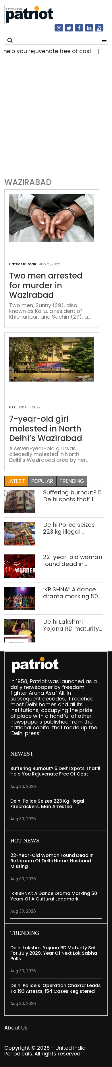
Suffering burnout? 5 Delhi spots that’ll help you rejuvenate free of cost (72, 496)
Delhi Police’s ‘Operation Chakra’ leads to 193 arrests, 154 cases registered (55, 988)
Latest (16, 481)
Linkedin (85, 30)
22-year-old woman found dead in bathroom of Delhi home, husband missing (72, 560)
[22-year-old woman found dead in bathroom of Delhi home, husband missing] (19, 565)
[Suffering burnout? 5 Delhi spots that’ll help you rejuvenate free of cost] (19, 501)
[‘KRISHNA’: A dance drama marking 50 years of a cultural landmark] (19, 598)
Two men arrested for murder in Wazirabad (45, 285)
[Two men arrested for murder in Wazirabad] (51, 217)
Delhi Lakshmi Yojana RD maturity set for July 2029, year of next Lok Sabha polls (71, 625)
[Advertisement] (56, 114)
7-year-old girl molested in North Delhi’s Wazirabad (45, 428)
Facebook (75, 30)
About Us (16, 1027)
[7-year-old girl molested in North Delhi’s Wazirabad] (51, 359)
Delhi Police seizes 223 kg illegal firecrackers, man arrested (69, 528)
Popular (42, 481)
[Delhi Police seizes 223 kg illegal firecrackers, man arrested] (19, 533)
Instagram (55, 30)
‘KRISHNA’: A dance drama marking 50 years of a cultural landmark (70, 593)
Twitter (65, 30)
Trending (71, 481)
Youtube (95, 30)
